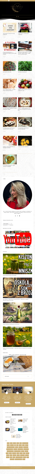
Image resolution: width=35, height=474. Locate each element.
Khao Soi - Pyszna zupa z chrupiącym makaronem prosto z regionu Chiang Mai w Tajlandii (13, 429)
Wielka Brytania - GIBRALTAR (18, 459)
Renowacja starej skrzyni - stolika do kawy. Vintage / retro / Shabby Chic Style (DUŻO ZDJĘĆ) (24, 53)
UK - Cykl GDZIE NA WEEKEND (19, 457)
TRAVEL (11, 457)
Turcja (14, 457)
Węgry (27, 457)
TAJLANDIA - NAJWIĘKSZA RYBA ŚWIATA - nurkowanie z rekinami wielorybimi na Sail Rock (25, 429)
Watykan (25, 457)
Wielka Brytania (12, 459)
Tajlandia (8, 457)
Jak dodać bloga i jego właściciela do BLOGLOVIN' (19, 436)
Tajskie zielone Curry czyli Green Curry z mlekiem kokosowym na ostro (13, 421)
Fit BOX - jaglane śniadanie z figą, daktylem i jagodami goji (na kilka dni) (24, 109)
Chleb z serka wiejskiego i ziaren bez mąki (17, 354)
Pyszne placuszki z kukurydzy (23, 146)
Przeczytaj (6, 402)
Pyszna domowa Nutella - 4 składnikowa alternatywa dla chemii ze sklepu (9, 53)
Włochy (24, 459)
